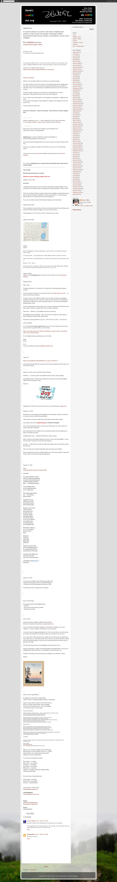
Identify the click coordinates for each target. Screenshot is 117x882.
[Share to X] (30, 813)
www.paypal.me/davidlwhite (30, 804)
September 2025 (77, 71)
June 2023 (75, 114)
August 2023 (76, 111)
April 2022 (75, 139)
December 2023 (77, 103)
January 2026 (76, 65)
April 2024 (75, 97)
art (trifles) (29, 122)
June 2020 (75, 175)
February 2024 (76, 99)
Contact (75, 40)
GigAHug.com (35, 561)
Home (46, 866)
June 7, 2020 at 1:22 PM (42, 820)
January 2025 (76, 86)
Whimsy (58, 122)
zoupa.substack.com (48, 624)
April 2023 (75, 118)
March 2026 (76, 61)
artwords (34, 122)
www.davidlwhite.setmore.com (31, 794)
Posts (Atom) (33, 869)
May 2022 (75, 137)
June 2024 (75, 93)
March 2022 (76, 141)
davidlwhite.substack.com (46, 346)
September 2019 (77, 192)
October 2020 (76, 167)
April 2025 (75, 80)
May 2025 (75, 78)
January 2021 (76, 164)
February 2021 (76, 162)
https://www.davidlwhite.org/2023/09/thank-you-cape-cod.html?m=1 (40, 360)
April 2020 (75, 179)
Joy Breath (39, 153)
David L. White (85, 200)
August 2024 (76, 90)
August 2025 (76, 73)
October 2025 (76, 69)
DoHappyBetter (31, 834)
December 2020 (77, 166)
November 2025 (77, 67)
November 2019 (77, 188)
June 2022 (75, 135)
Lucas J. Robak (31, 820)
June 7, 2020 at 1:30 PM (42, 834)
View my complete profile (86, 205)
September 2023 (77, 109)
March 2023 (76, 120)
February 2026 (76, 63)
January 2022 (76, 145)
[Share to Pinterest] (33, 813)
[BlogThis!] (28, 813)
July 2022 (75, 133)
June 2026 (75, 56)
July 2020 (75, 173)
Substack (75, 44)
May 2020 (75, 177)
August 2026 (76, 52)
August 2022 (76, 131)
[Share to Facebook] (31, 813)
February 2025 (76, 84)
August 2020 (76, 171)
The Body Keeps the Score (58, 293)
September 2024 (77, 88)
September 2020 (77, 169)
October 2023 (76, 107)
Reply (28, 829)
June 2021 (75, 154)
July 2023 (75, 112)
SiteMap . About (77, 36)
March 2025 (76, 82)
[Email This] (27, 813)
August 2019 (76, 194)
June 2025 (75, 76)
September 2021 (77, 150)
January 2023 (76, 122)
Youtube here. (63, 406)
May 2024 (75, 95)
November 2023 (77, 105)
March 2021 (76, 160)
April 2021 (75, 158)
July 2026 (75, 54)
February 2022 (76, 143)
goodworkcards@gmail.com (30, 802)
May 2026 (75, 58)
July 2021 (75, 152)
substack (30, 42)
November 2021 (77, 149)
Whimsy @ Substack (28, 77)
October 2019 (76, 190)
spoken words (41, 122)
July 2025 (75, 75)
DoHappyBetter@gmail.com (30, 789)
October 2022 (76, 128)
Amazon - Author (77, 38)
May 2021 (75, 156)
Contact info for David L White (32, 44)
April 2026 (75, 59)
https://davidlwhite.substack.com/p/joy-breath (35, 470)
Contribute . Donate (78, 42)
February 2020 (76, 183)
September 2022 (77, 130)
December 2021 (77, 147)
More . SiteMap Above (78, 46)
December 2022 (77, 124)
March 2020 (76, 181)
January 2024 (76, 101)
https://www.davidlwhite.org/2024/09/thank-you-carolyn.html (38, 69)
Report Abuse (77, 209)
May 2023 (75, 116)
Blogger (76, 876)
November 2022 (77, 126)
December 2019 (77, 186)
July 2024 (75, 92)
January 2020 (76, 184)
